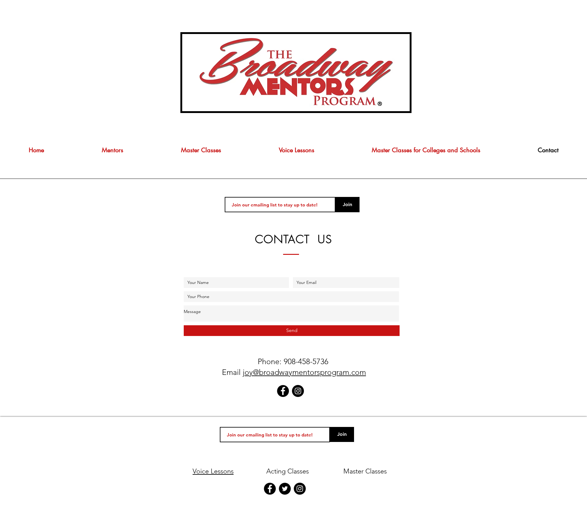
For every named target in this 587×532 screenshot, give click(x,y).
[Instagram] (298, 391)
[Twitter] (285, 489)
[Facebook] (283, 391)
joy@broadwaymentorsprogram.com (304, 372)
